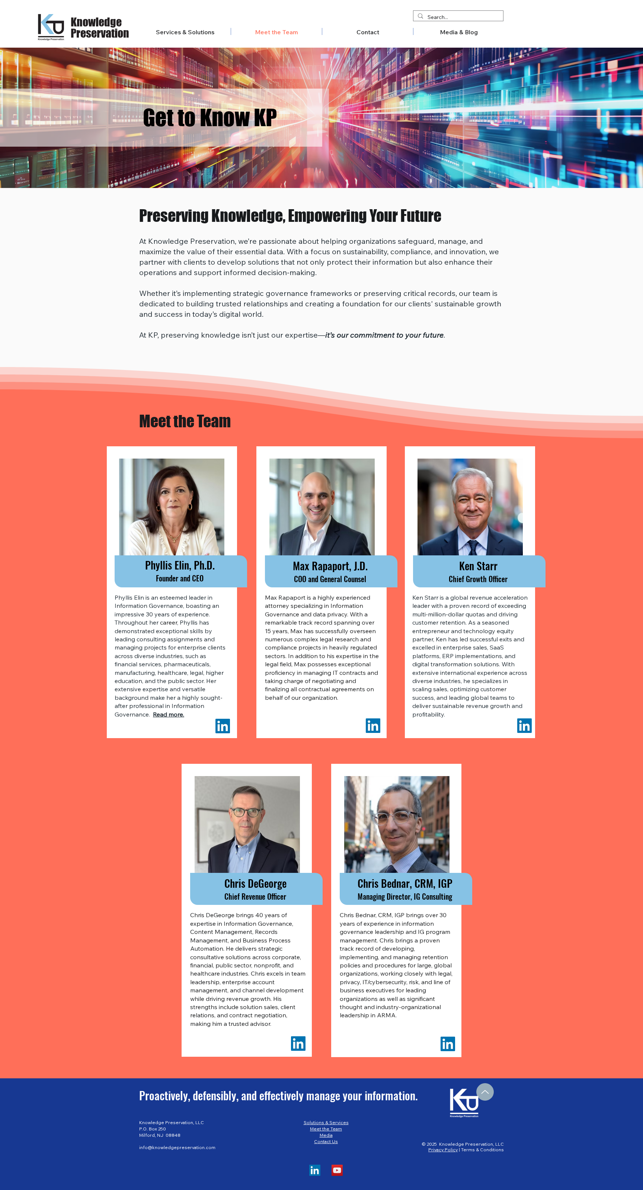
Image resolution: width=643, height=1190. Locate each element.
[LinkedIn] (222, 726)
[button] (458, 31)
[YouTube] (337, 1170)
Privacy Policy (443, 1149)
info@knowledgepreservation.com (177, 1147)
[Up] (485, 1092)
